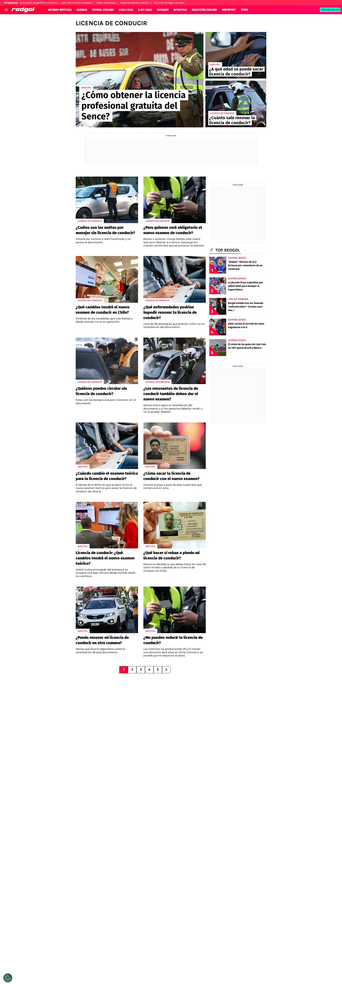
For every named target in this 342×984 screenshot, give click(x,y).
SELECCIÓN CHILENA (204, 9)
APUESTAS (180, 9)
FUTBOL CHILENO (103, 9)
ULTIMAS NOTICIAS (60, 9)
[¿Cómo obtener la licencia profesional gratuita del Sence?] (139, 79)
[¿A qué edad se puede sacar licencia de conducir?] (235, 55)
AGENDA (82, 9)
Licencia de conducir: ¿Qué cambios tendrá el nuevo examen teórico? (105, 558)
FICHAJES (163, 9)
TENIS (244, 9)
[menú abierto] (6, 10)
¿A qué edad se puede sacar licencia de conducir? (236, 72)
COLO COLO (126, 9)
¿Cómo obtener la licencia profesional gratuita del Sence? (133, 106)
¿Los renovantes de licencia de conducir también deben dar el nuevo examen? (170, 393)
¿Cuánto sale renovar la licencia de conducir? (232, 120)
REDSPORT (229, 9)
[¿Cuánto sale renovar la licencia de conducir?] (235, 104)
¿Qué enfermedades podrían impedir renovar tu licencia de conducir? (170, 312)
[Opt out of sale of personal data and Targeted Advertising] (7, 977)
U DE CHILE (145, 9)
